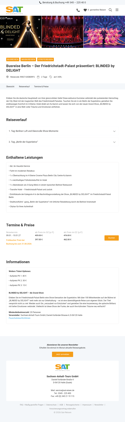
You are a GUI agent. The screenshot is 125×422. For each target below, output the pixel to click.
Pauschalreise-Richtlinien (19, 318)
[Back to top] (119, 416)
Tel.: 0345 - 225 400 (62, 393)
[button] (117, 10)
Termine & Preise (41, 86)
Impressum (87, 405)
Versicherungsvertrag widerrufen (62, 409)
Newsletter (98, 405)
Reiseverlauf (24, 86)
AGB (61, 405)
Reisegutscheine (72, 405)
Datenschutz (51, 405)
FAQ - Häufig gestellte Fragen (31, 405)
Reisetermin (11, 232)
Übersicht (10, 86)
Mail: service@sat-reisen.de (62, 390)
